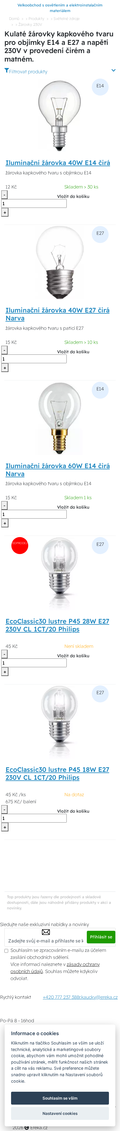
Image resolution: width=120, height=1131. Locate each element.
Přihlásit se (101, 937)
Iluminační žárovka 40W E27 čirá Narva (58, 314)
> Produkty (35, 18)
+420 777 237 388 (61, 997)
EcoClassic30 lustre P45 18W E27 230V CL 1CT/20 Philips (57, 773)
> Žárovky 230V (28, 24)
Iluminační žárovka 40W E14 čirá (58, 163)
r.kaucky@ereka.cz (98, 997)
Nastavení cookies (60, 1113)
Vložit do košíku (73, 196)
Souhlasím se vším (60, 1098)
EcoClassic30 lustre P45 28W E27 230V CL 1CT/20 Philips (57, 625)
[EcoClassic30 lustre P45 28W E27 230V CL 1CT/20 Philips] (60, 573)
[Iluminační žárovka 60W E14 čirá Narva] (60, 418)
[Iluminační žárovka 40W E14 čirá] (60, 115)
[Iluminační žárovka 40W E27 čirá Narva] (60, 262)
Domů (14, 18)
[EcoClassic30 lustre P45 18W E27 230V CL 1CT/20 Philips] (60, 722)
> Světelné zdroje (65, 18)
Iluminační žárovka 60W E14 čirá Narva (58, 470)
